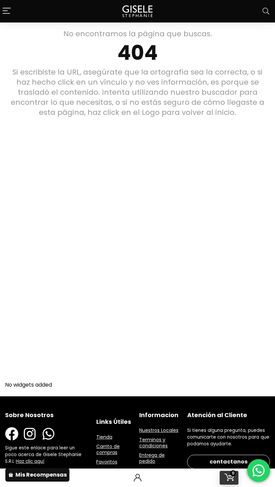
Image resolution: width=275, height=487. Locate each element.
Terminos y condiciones (153, 442)
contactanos (229, 462)
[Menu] (6, 11)
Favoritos (106, 461)
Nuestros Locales (158, 430)
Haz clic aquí (30, 461)
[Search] (266, 11)
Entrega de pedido (152, 458)
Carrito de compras (108, 449)
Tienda (104, 437)
